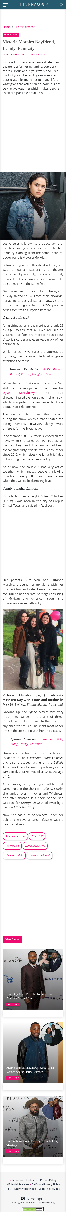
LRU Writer (12, 54)
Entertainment (25, 27)
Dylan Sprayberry (19, 393)
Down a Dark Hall (39, 855)
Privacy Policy (48, 1180)
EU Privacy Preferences (22, 1188)
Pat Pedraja (12, 846)
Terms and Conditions (25, 1180)
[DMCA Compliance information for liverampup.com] (33, 1209)
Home (6, 27)
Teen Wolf (37, 836)
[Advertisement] (33, 133)
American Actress (15, 836)
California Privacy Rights (46, 1184)
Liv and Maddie (14, 855)
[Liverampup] (34, 4)
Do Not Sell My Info (49, 1188)
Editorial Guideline (18, 1184)
